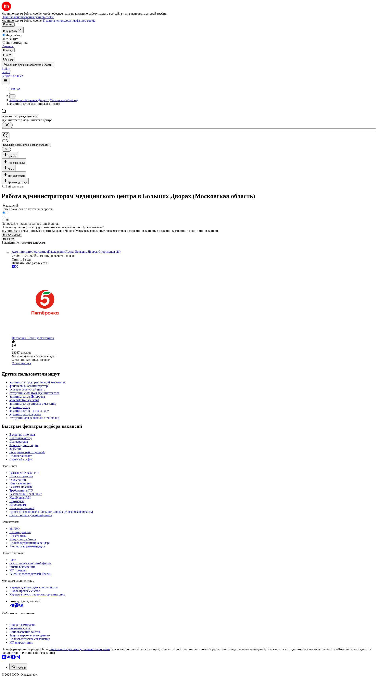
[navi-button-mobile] (5, 81)
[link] (8, 59)
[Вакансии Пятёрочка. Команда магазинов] (193, 302)
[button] (6, 68)
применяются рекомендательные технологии (79, 649)
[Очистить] (7, 125)
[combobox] (20, 116)
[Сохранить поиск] (5, 135)
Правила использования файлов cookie (69, 20)
